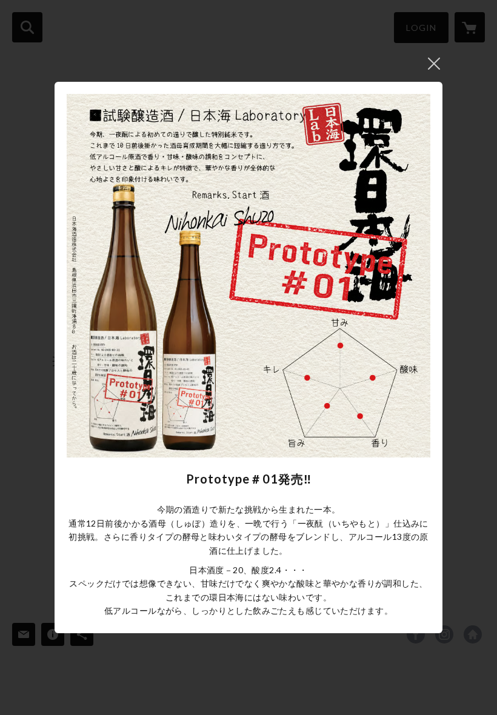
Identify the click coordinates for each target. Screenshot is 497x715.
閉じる (434, 64)
